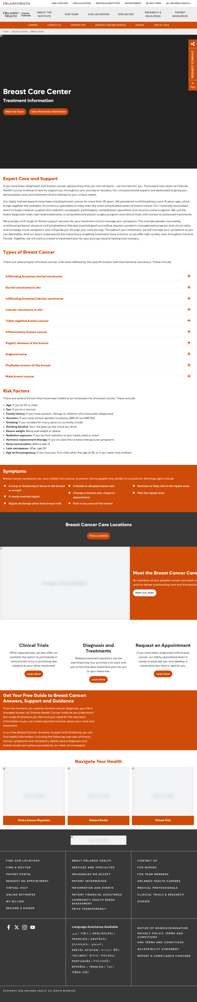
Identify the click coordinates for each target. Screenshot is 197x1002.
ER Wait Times (153, 3)
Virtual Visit (17, 887)
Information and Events (93, 887)
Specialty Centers (20, 31)
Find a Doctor (60, 3)
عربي (74, 933)
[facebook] (8, 928)
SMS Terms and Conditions (160, 942)
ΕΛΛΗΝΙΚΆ (80, 944)
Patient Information (89, 881)
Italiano (79, 955)
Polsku (107, 955)
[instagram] (24, 928)
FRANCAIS (79, 939)
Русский (101, 961)
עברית (105, 950)
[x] (16, 928)
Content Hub (77, 25)
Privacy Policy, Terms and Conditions (160, 935)
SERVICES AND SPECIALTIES (93, 867)
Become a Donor (20, 908)
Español (79, 966)
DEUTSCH (98, 939)
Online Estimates (21, 894)
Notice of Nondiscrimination (162, 928)
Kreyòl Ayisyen (85, 950)
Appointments (133, 3)
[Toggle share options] (192, 44)
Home (5, 31)
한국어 (93, 955)
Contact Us (54, 25)
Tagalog (96, 966)
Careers (33, 25)
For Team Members (153, 874)
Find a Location (82, 3)
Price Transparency (89, 908)
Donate (139, 25)
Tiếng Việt (80, 972)
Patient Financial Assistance (97, 894)
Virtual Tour (161, 25)
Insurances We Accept (91, 874)
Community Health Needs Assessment (93, 901)
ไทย (110, 966)
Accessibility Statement (158, 949)
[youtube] (32, 928)
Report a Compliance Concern (164, 956)
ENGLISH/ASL (103, 933)
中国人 (85, 933)
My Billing (15, 901)
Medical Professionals (157, 887)
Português (81, 961)
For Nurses (147, 867)
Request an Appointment (27, 881)
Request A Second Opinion (110, 25)
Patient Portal (18, 874)
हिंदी (115, 950)
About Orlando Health (92, 860)
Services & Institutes (108, 3)
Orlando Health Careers (159, 881)
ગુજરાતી (96, 944)
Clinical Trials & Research (160, 894)
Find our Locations (23, 860)
